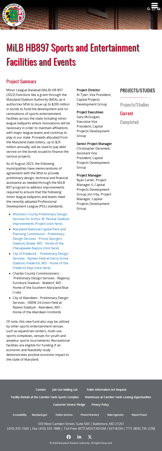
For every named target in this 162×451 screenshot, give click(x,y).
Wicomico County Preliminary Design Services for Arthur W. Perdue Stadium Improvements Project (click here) (41, 219)
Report (139, 414)
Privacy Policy (100, 404)
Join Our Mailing (65, 389)
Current (126, 113)
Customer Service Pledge (69, 404)
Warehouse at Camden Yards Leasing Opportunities (118, 397)
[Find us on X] (91, 437)
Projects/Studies (134, 104)
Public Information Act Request (106, 389)
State (115, 414)
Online (64, 414)
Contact (41, 389)
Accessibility (19, 414)
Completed (129, 121)
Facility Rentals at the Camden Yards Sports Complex (45, 397)
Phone (90, 414)
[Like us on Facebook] (70, 437)
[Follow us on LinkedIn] (81, 437)
